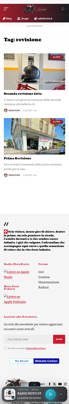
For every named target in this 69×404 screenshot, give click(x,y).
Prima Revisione (17, 158)
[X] (54, 384)
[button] (7, 8)
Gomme (44, 277)
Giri (41, 272)
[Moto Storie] (34, 9)
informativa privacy (36, 348)
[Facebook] (50, 384)
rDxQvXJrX (14, 111)
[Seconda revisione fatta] (34, 71)
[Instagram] (65, 384)
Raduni (43, 287)
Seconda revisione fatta (23, 94)
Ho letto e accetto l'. (27, 348)
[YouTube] (60, 384)
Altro (56, 57)
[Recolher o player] (34, 384)
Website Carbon (46, 361)
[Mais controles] (61, 394)
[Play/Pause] (50, 394)
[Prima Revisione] (34, 136)
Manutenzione (48, 282)
